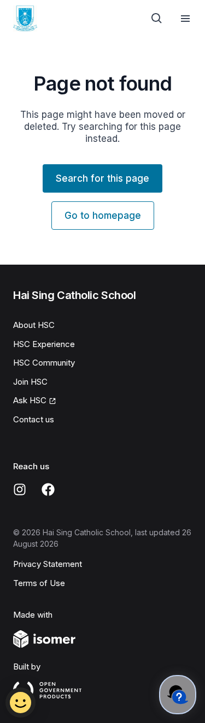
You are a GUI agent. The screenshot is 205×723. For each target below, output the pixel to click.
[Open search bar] (157, 18)
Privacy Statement (47, 564)
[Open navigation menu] (185, 18)
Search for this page (102, 178)
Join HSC (30, 382)
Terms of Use (39, 583)
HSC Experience (44, 344)
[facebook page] (48, 489)
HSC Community (44, 362)
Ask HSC (29, 400)
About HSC (34, 325)
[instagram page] (19, 489)
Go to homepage (103, 215)
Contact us (33, 419)
